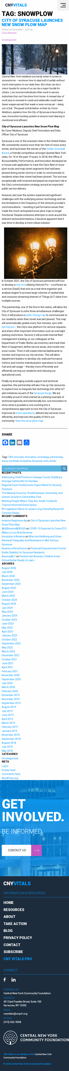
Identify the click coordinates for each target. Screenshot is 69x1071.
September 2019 (11, 703)
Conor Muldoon (9, 33)
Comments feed (11, 774)
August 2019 (9, 707)
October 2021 (9, 659)
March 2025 (8, 595)
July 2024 (7, 607)
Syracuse (37, 460)
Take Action (15, 924)
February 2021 (10, 671)
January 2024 (9, 615)
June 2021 (8, 663)
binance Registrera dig (14, 520)
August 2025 (9, 588)
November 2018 (11, 734)
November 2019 (11, 699)
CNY (10, 457)
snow (5, 460)
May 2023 (7, 627)
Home (9, 903)
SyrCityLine (8, 327)
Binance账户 (9, 556)
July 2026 (7, 572)
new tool (20, 284)
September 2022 (11, 643)
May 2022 (7, 647)
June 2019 (8, 715)
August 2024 (9, 603)
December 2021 (11, 655)
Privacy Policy (18, 938)
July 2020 (7, 683)
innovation (30, 457)
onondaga (43, 457)
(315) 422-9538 (12, 1022)
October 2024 (9, 599)
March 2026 (8, 576)
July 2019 (7, 711)
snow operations (25, 413)
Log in (5, 766)
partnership (56, 457)
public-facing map (35, 315)
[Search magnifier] (64, 469)
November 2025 (11, 580)
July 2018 (7, 746)
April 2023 (7, 631)
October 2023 (9, 619)
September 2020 (11, 679)
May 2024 (7, 611)
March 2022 (8, 651)
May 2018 (7, 750)
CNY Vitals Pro (18, 959)
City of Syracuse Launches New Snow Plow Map (32, 22)
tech (45, 460)
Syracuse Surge (42, 393)
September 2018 (11, 738)
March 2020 (8, 687)
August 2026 (9, 568)
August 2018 (9, 742)
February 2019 (10, 726)
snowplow (25, 460)
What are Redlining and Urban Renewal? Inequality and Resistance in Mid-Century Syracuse (32, 540)
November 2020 (11, 675)
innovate (19, 457)
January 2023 (9, 635)
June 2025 (8, 591)
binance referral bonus (14, 548)
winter (52, 460)
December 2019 (11, 695)
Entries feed (8, 770)
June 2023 (8, 623)
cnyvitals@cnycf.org (15, 1013)
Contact (12, 945)
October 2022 (9, 639)
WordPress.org (10, 778)
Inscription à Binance (13, 536)
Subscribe (13, 952)
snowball (14, 460)
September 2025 (11, 583)
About (9, 917)
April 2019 (7, 719)
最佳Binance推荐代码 (14, 528)
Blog (8, 931)
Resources (14, 910)
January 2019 (9, 730)
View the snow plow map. (29, 420)
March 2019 (8, 723)
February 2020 (10, 691)
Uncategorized (9, 40)
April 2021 (7, 667)
